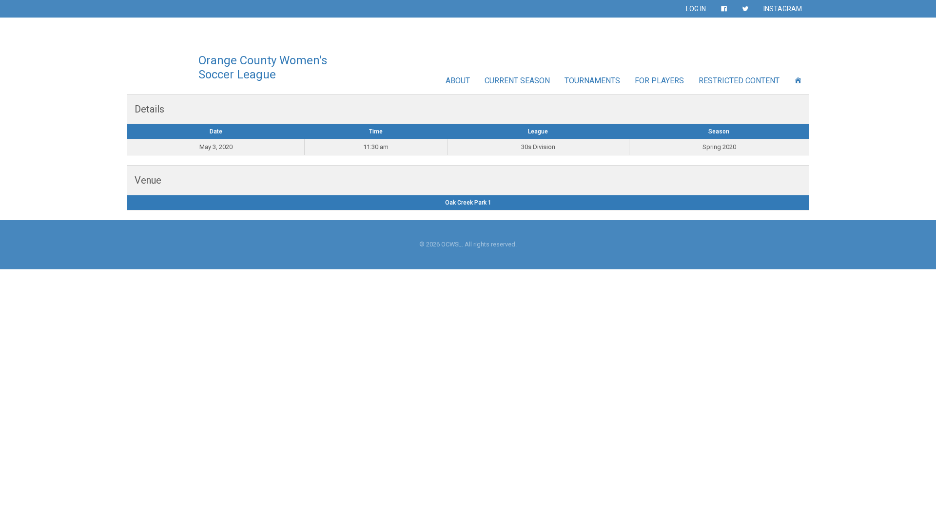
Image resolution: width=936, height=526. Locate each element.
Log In (696, 9)
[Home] (798, 80)
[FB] (724, 8)
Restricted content (739, 80)
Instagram (782, 9)
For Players (659, 80)
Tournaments (592, 80)
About (458, 80)
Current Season (517, 80)
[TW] (745, 8)
